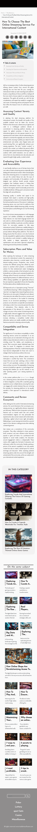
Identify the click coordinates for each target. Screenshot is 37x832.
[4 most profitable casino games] (11, 762)
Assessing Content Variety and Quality (15, 66)
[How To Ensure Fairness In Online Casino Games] (26, 685)
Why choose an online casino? (26, 720)
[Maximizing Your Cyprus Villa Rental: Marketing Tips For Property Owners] (11, 711)
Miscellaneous (10, 13)
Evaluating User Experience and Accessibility (16, 69)
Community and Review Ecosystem (14, 79)
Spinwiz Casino (25, 377)
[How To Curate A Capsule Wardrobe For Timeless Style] (18, 512)
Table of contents (10, 63)
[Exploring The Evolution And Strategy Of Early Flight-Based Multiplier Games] (26, 625)
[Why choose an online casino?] (26, 711)
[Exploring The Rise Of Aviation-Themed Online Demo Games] (18, 538)
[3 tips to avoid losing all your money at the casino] (26, 762)
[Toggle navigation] (3, 4)
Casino (18, 815)
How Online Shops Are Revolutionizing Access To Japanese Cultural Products (19, 669)
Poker (18, 803)
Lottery (18, 807)
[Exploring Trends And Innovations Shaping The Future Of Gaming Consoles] (18, 484)
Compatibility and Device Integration (15, 76)
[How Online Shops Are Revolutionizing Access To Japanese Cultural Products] (18, 656)
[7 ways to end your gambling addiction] (11, 736)
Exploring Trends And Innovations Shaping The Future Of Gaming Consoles (18, 497)
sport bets (18, 811)
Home (2, 13)
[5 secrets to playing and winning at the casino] (26, 736)
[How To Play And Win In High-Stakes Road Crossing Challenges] (11, 685)
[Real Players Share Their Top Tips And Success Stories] (26, 600)
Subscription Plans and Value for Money (15, 72)
